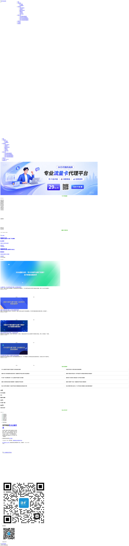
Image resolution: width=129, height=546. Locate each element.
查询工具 (19, 15)
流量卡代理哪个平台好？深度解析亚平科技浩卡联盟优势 (76, 381)
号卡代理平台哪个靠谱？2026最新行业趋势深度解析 (9, 355)
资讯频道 (19, 6)
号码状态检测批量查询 (24, 17)
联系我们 (19, 23)
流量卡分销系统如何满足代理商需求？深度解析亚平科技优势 (12, 381)
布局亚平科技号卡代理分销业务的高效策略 (73, 369)
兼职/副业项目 (22, 10)
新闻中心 (19, 21)
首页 (18, 1)
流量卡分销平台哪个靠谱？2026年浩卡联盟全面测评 (9, 309)
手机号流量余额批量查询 (8, 156)
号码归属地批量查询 (23, 16)
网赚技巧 (21, 11)
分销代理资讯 (22, 7)
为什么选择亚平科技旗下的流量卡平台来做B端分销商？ (11, 369)
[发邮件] (16, 480)
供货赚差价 (22, 5)
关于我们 (19, 22)
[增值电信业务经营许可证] (17, 440)
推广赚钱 (21, 4)
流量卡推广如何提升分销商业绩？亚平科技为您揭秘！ (75, 377)
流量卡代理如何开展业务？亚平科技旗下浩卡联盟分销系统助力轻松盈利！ (79, 373)
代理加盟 (19, 3)
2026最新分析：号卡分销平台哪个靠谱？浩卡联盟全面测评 (10, 287)
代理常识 (21, 9)
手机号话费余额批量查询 (24, 18)
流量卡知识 (6, 150)
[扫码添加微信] (64, 543)
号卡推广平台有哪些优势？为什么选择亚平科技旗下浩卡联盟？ (12, 377)
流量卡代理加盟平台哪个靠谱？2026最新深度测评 (9, 332)
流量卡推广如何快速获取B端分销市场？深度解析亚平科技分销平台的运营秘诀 (15, 373)
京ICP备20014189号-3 (6, 442)
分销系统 (21, 12)
